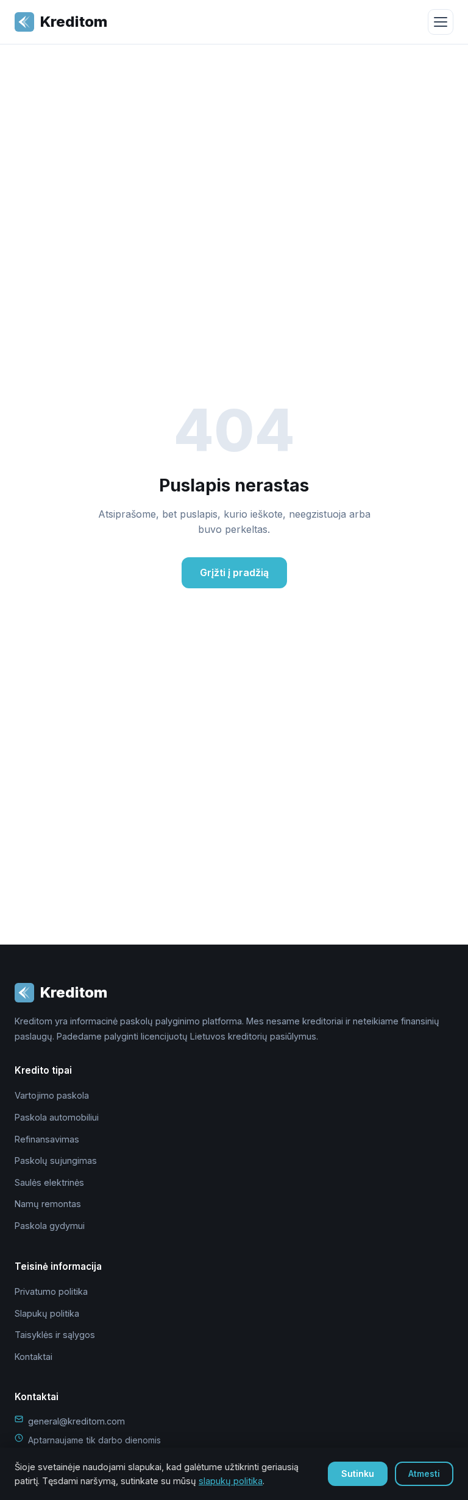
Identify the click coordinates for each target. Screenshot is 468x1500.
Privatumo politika (51, 1291)
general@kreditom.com (76, 1421)
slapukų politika (231, 1481)
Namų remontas (48, 1204)
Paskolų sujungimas (56, 1160)
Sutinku (357, 1473)
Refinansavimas (47, 1139)
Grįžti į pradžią (234, 572)
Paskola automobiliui (57, 1117)
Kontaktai (33, 1356)
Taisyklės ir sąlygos (55, 1334)
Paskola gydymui (50, 1225)
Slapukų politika (47, 1313)
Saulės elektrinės (49, 1182)
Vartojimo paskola (52, 1095)
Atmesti (424, 1473)
